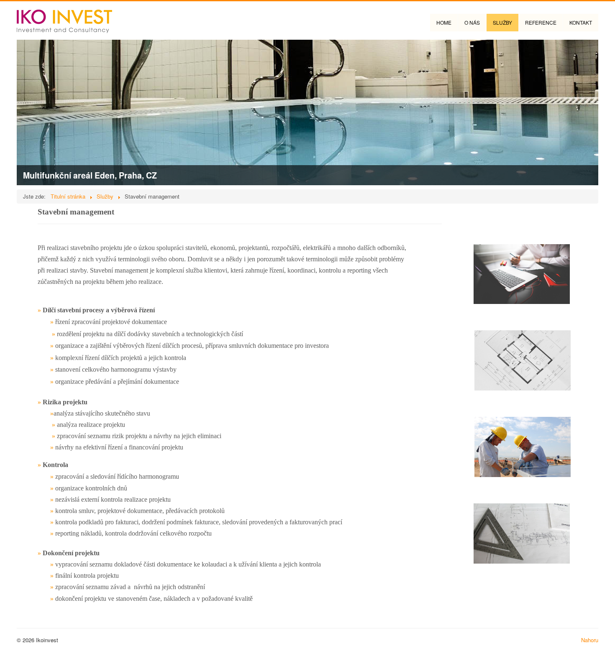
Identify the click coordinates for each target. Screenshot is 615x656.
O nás (472, 22)
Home (443, 22)
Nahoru (589, 640)
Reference (540, 22)
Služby (502, 22)
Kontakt (580, 22)
